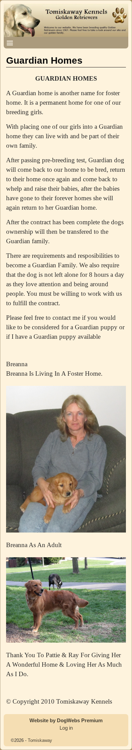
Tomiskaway (40, 740)
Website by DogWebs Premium (66, 720)
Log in (66, 728)
